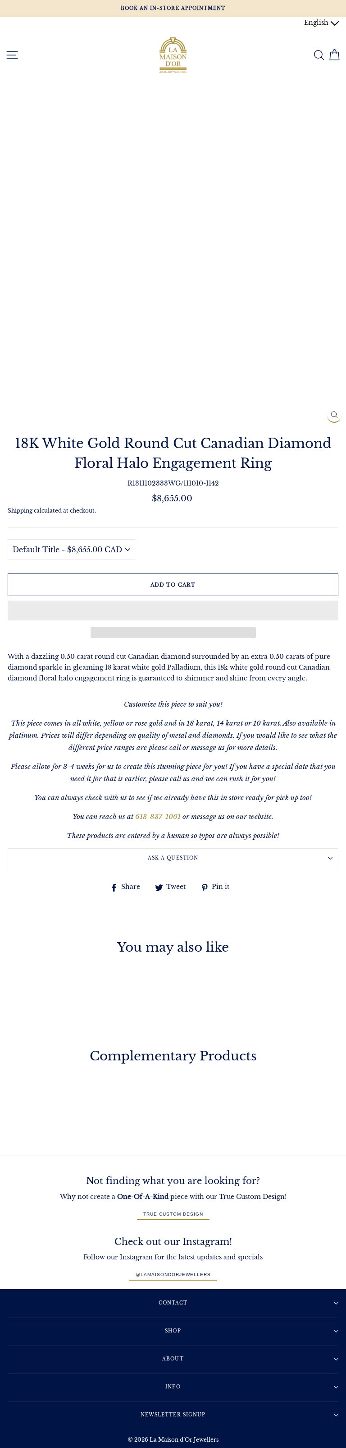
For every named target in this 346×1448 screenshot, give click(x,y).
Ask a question (173, 858)
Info (172, 1387)
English (317, 23)
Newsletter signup (173, 1415)
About (172, 1359)
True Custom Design (173, 1214)
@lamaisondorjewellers (173, 1274)
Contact (173, 1303)
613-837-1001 (158, 816)
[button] (173, 610)
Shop (173, 1331)
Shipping (20, 511)
